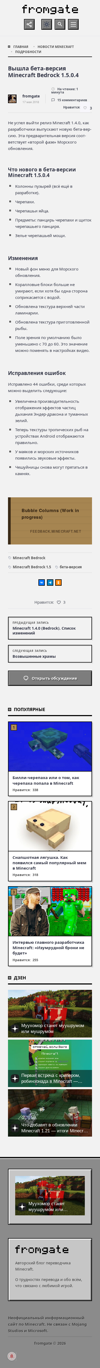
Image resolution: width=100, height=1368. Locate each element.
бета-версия (71, 567)
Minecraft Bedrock (29, 557)
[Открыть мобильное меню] (73, 24)
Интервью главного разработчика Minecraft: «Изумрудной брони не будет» (48, 947)
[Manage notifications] (11, 1356)
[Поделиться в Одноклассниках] (58, 582)
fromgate (31, 96)
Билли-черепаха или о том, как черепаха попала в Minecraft (46, 780)
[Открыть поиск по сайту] (60, 24)
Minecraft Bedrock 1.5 (32, 567)
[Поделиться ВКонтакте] (41, 582)
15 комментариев (72, 100)
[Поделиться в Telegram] (50, 582)
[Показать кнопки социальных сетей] (29, 24)
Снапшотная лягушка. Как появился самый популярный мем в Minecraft (49, 863)
